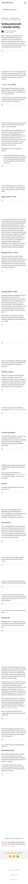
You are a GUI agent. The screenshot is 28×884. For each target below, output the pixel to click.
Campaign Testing (14, 18)
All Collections (4, 18)
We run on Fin (15, 879)
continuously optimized (11, 707)
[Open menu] (25, 3)
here (6, 612)
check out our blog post (8, 846)
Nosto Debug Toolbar (16, 409)
